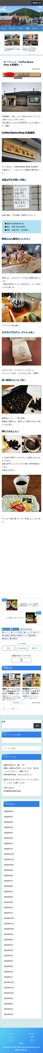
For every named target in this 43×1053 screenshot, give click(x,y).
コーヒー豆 (29, 632)
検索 (3, 721)
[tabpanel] (12, 42)
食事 (31, 1037)
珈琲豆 (6, 638)
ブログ (38, 632)
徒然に (21, 1043)
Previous (2, 43)
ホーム (11, 1034)
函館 (14, 635)
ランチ (11, 1037)
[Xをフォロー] (21, 660)
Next (41, 43)
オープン (6, 629)
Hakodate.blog (27, 629)
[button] (39, 748)
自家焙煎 (14, 638)
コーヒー (15, 629)
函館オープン (23, 635)
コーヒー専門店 (17, 632)
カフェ (32, 1040)
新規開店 (33, 635)
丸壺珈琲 (6, 635)
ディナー (11, 1040)
